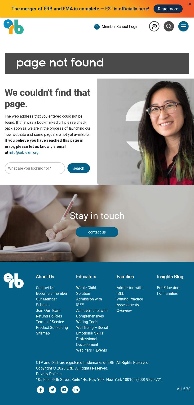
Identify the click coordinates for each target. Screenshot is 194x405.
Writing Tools (87, 321)
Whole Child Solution (86, 290)
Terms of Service (50, 321)
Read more (168, 9)
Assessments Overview (128, 307)
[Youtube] (65, 389)
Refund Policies (49, 316)
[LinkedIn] (76, 389)
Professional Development (87, 341)
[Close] (190, 4)
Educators (86, 276)
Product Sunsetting (52, 327)
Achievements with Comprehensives (92, 313)
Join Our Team (48, 310)
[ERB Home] (14, 26)
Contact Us (45, 287)
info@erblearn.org (24, 152)
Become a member (51, 293)
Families (125, 276)
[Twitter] (53, 389)
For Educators (168, 287)
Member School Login (120, 26)
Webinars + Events (91, 350)
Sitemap (43, 333)
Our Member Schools (46, 301)
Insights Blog (170, 276)
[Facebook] (41, 389)
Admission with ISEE (89, 301)
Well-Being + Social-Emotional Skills (92, 330)
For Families (167, 293)
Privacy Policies (49, 373)
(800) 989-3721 (149, 379)
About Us (45, 276)
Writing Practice (130, 299)
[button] (78, 168)
